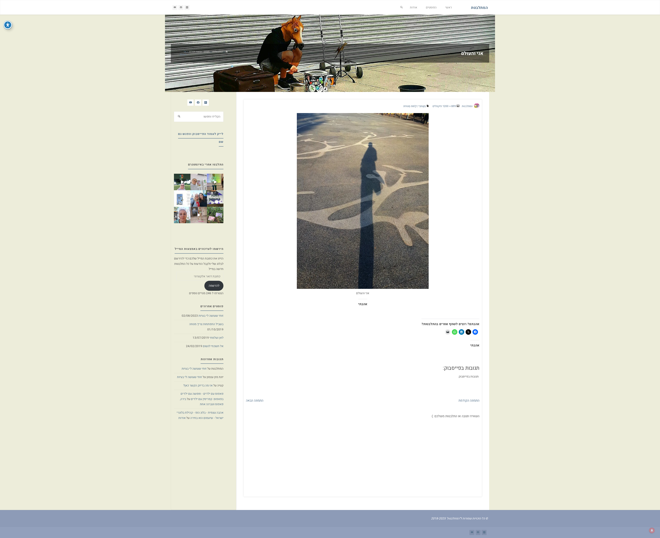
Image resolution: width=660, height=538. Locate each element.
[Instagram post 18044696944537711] (182, 182)
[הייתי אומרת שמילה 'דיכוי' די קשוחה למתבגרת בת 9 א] (215, 215)
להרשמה (214, 286)
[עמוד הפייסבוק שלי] (180, 7)
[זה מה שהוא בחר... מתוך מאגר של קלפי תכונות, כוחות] (215, 198)
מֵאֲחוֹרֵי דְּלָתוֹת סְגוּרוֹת (199, 51)
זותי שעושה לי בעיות (211, 316)
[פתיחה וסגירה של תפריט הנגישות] (8, 25)
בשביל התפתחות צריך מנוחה (206, 324)
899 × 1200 (449, 106)
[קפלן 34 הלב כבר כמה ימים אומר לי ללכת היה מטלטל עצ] (198, 198)
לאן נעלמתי (216, 338)
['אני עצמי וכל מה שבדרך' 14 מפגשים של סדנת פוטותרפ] (198, 182)
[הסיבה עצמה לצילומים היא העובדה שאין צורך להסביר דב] (215, 182)
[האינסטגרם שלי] (186, 7)
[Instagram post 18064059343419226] (198, 215)
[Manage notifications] (652, 530)
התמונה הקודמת (469, 400)
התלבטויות (217, 51)
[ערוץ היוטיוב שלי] (174, 7)
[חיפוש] (401, 7)
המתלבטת (479, 7)
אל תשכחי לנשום (213, 346)
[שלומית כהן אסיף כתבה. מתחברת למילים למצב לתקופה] (182, 198)
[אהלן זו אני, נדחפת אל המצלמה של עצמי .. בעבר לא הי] (182, 215)
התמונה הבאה (254, 400)
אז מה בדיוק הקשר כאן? (198, 385)
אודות (182, 418)
